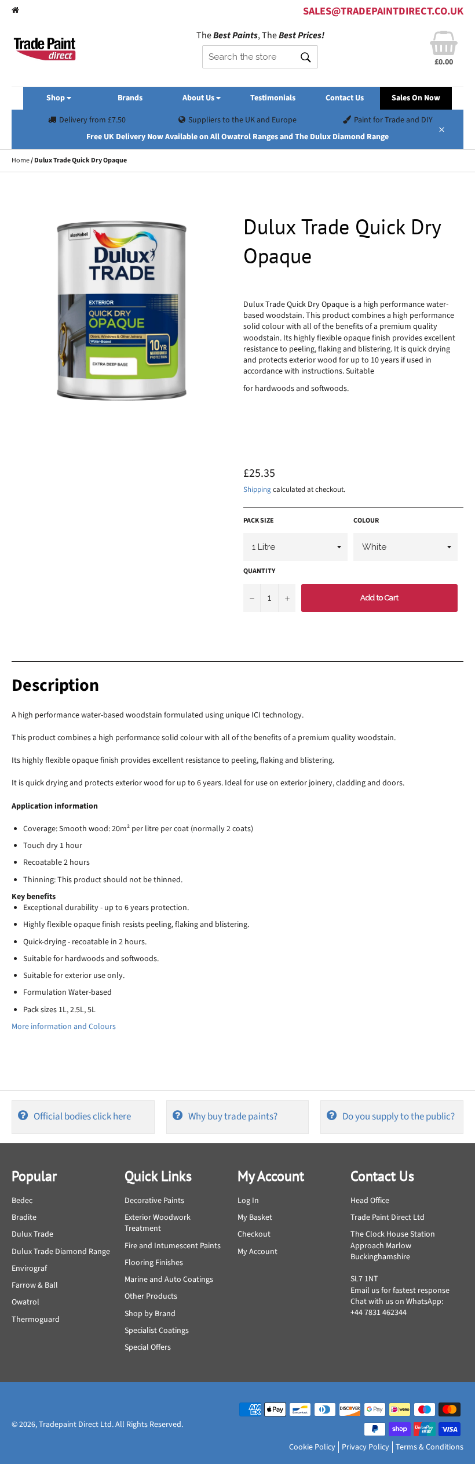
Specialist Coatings (157, 1330)
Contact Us (345, 98)
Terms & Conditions (429, 1447)
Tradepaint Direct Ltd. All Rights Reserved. (111, 1424)
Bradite (24, 1217)
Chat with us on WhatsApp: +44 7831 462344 (396, 1307)
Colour (366, 521)
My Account (257, 1252)
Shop (56, 98)
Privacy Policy (365, 1447)
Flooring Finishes (154, 1263)
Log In (248, 1200)
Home (21, 160)
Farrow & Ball (35, 1285)
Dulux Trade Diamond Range (61, 1252)
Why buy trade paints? (232, 1117)
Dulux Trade (32, 1234)
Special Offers (148, 1347)
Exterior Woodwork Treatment (158, 1223)
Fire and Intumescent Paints (173, 1246)
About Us (199, 98)
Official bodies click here (82, 1117)
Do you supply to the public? (398, 1117)
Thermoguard (36, 1319)
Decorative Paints (154, 1200)
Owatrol (25, 1302)
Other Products (151, 1296)
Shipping (257, 489)
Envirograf (29, 1268)
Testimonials (272, 98)
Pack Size (258, 521)
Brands (130, 98)
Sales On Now (416, 98)
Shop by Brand (150, 1314)
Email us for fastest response (400, 1290)
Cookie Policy (312, 1447)
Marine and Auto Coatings (169, 1279)
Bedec (22, 1200)
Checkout (254, 1234)
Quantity (259, 571)
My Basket (254, 1217)
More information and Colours (64, 1026)
